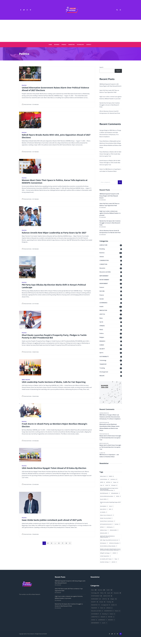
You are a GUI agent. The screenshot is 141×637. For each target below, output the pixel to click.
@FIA (111, 509)
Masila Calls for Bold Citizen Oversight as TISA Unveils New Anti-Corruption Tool (110, 154)
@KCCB (114, 562)
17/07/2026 (36, 303)
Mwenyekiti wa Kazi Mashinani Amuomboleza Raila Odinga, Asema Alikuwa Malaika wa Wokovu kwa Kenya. (109, 427)
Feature (102, 287)
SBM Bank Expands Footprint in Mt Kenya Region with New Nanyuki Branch (109, 196)
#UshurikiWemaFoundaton (107, 496)
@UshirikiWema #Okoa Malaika (108, 546)
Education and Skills (105, 272)
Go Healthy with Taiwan (106, 559)
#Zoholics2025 (104, 533)
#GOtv (118, 496)
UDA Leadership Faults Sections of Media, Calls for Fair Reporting (53, 382)
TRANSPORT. (103, 364)
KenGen (117, 524)
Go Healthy (103, 512)
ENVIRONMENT (104, 283)
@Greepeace (104, 543)
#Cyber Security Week (106, 518)
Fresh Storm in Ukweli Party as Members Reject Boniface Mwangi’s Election (54, 425)
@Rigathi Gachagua (105, 553)
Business (56, 44)
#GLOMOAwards (105, 493)
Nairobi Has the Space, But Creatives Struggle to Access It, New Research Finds (110, 105)
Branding (102, 249)
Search (101, 67)
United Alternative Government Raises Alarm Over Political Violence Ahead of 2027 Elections (55, 89)
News (23, 379)
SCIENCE (102, 345)
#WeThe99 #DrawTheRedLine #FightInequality (107, 536)
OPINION (102, 326)
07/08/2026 (36, 249)
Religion (102, 337)
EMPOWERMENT (104, 276)
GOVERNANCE (103, 303)
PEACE (101, 329)
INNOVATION (103, 310)
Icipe (102, 485)
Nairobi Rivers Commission (107, 521)
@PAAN (102, 527)
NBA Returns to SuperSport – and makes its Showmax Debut (109, 455)
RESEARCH (102, 341)
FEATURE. (102, 291)
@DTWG (108, 482)
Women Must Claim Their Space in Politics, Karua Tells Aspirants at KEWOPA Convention (54, 181)
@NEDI (115, 553)
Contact (88, 44)
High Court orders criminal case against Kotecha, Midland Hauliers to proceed (110, 213)
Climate (102, 256)
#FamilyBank (104, 506)
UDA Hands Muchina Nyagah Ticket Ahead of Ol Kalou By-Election (54, 468)
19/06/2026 (36, 440)
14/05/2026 (36, 484)
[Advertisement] (70, 31)
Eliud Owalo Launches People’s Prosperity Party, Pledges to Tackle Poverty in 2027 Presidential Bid (54, 336)
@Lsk (111, 506)
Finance (64, 44)
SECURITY (102, 349)
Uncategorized (104, 372)
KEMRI (111, 476)
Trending (102, 368)
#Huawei (114, 485)
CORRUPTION (103, 264)
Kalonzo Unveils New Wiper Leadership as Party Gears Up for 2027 (54, 232)
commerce (113, 479)
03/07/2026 (36, 396)
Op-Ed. (101, 322)
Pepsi (117, 559)
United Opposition (105, 556)
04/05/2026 (36, 534)
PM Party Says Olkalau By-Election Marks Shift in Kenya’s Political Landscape (54, 286)
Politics (24, 85)
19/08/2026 (36, 104)
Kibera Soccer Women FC (107, 515)
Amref (107, 485)
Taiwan (115, 482)
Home (50, 44)
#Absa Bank (103, 476)
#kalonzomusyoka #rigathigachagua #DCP (110, 503)
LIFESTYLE (102, 314)
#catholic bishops (105, 562)
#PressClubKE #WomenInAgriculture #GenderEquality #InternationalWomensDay (109, 489)
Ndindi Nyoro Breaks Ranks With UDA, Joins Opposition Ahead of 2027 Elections (56, 136)
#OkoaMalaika (115, 493)
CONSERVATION (104, 260)
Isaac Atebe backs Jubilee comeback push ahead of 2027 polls (52, 520)
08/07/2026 (36, 352)
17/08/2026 (36, 151)
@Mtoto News (104, 530)
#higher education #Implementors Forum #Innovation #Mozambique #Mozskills (110, 549)
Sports (101, 352)
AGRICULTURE (103, 245)
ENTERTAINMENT (104, 279)
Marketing (71, 44)
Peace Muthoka (28, 104)
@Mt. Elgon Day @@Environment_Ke (109, 540)
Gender (102, 299)
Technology (80, 44)
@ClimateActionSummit (106, 524)
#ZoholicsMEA (114, 530)
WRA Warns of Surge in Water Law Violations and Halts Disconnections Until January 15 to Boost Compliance (110, 417)
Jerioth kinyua (103, 160)
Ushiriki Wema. (104, 479)
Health (101, 306)
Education (102, 268)
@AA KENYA (103, 509)
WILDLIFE (102, 375)
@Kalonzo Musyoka (114, 543)
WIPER (102, 482)
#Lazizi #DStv (104, 499)
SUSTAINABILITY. (104, 356)
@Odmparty (110, 527)
